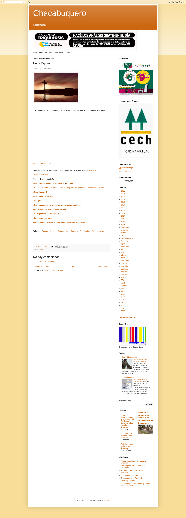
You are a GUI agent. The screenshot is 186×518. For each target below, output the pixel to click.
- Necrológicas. (63, 231)
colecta (123, 233)
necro (123, 258)
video (123, 305)
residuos (124, 289)
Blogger (106, 500)
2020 (123, 216)
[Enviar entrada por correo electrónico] (52, 246)
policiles (124, 272)
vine (122, 308)
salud (123, 291)
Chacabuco (125, 230)
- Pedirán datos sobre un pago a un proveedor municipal (57, 205)
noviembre (125, 261)
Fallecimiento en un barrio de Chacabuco (127, 446)
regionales (125, 286)
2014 (123, 199)
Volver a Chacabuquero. (42, 164)
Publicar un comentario (45, 261)
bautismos (125, 227)
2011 (123, 191)
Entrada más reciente (42, 266)
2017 (123, 208)
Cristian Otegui (127, 168)
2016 (123, 205)
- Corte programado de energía (46, 214)
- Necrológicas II (40, 192)
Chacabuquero (59, 13)
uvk (122, 302)
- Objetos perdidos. (98, 231)
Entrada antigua (104, 266)
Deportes (124, 241)
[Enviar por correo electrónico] (56, 246)
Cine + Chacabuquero (130, 357)
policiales (124, 269)
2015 (123, 202)
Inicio (74, 266)
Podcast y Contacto (128, 481)
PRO (122, 280)
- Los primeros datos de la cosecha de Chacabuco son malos (59, 222)
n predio (69, 183)
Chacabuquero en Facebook (131, 478)
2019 (123, 213)
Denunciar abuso (127, 317)
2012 (123, 194)
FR (122, 249)
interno (123, 255)
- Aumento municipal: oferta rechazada (49, 209)
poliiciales (124, 275)
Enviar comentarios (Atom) (53, 270)
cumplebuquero (127, 238)
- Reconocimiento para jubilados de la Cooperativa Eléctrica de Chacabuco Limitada (68, 188)
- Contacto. (73, 231)
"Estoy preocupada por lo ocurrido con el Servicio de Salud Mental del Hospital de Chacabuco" (127, 421)
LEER (50, 25)
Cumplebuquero (128, 377)
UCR (123, 300)
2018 (123, 211)
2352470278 (93, 170)
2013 (123, 197)
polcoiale (124, 266)
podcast (124, 263)
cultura (123, 236)
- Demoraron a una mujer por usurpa (48, 183)
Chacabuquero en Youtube (131, 475)
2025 (123, 224)
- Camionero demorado (43, 196)
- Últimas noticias (40, 175)
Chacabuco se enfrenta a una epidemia (126, 435)
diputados (124, 244)
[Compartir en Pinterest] (66, 246)
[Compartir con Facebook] (64, 246)
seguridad (124, 294)
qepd (41, 250)
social (123, 297)
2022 (123, 222)
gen (122, 252)
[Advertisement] (72, 138)
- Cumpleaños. (84, 231)
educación (125, 247)
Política (123, 277)
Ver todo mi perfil (125, 171)
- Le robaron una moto (42, 218)
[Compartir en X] (61, 246)
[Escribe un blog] (58, 246)
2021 (123, 219)
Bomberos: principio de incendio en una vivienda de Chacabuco (145, 417)
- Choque (37, 201)
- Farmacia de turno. (49, 231)
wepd (123, 311)
